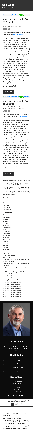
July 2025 (5, 241)
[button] (8, 395)
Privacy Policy (26, 400)
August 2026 (6, 217)
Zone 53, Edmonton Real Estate (9, 192)
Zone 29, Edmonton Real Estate (9, 191)
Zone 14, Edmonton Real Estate (23, 188)
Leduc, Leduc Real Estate (25, 180)
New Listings (6, 205)
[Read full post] (16, 16)
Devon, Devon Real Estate (13, 180)
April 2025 (5, 247)
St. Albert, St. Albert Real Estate (23, 187)
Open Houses (6, 207)
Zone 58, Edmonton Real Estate (9, 194)
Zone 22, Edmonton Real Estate (16, 26)
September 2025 (7, 237)
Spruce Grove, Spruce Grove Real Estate (14, 276)
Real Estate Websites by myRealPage (16, 401)
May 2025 (5, 245)
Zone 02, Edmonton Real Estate (9, 188)
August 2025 (6, 239)
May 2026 (5, 221)
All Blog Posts (6, 203)
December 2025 (7, 231)
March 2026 (6, 225)
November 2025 (7, 233)
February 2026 (7, 227)
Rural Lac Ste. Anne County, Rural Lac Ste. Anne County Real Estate (16, 182)
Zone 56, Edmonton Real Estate (22, 192)
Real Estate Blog (7, 209)
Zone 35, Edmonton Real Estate (22, 191)
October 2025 (6, 235)
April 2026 (5, 223)
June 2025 (5, 243)
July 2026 (5, 219)
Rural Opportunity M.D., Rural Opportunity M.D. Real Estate (15, 183)
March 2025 (6, 249)
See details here (18, 34)
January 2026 (6, 229)
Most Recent (6, 215)
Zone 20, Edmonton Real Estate (9, 190)
